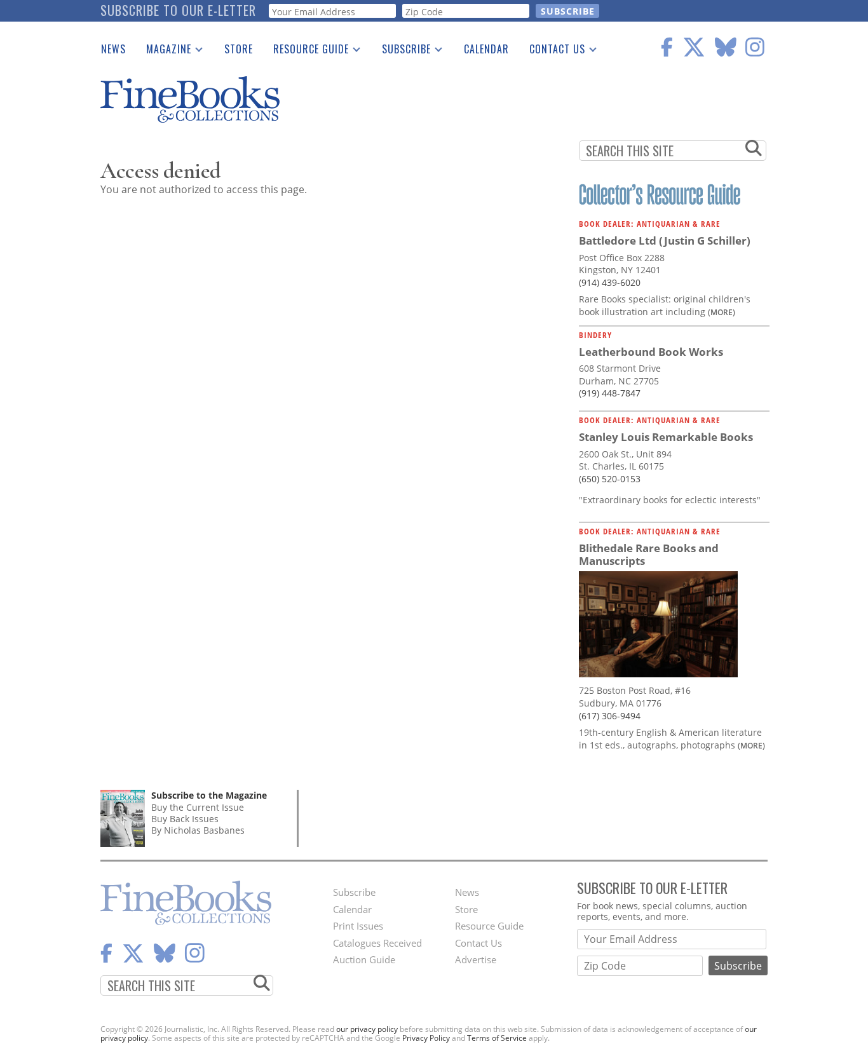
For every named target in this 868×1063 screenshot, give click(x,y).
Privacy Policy (426, 1038)
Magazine (163, 51)
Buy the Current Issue (197, 807)
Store (238, 49)
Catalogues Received (377, 943)
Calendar (486, 49)
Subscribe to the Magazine (209, 795)
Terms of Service (497, 1038)
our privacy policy (367, 1029)
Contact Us (552, 51)
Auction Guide (364, 959)
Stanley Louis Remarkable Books (666, 437)
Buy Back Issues (185, 819)
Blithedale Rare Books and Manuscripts (649, 554)
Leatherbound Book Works (651, 351)
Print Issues (358, 925)
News (113, 49)
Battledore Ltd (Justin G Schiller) (664, 240)
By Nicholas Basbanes (198, 830)
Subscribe (401, 51)
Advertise (475, 959)
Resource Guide (306, 51)
